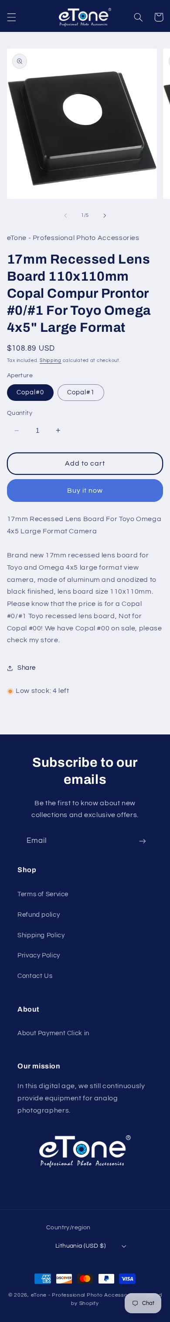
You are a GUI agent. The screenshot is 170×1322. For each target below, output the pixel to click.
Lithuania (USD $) (80, 1246)
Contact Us (34, 976)
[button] (11, 17)
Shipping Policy (41, 935)
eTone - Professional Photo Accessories (84, 1295)
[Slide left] (65, 215)
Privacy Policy (38, 955)
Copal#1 (81, 392)
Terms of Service (42, 894)
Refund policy (38, 914)
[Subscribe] (143, 841)
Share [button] (26, 667)
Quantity (19, 413)
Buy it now (85, 490)
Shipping (50, 360)
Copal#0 (30, 392)
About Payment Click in (53, 1033)
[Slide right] (104, 215)
